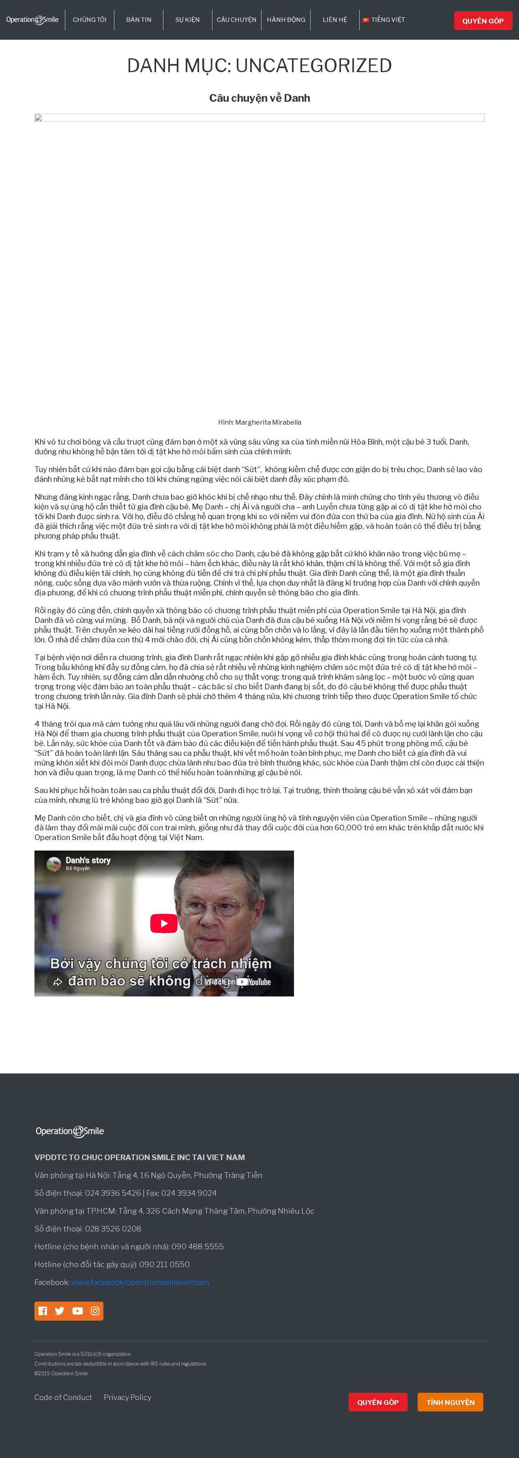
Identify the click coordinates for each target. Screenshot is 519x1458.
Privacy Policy (127, 1397)
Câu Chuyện (237, 20)
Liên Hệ (335, 20)
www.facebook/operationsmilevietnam (140, 1282)
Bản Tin (139, 20)
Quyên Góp (483, 21)
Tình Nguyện (450, 1402)
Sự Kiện (188, 20)
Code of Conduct (64, 1397)
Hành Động (286, 20)
